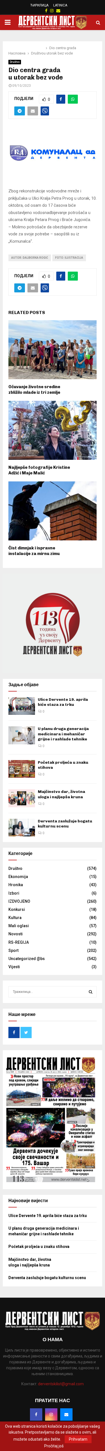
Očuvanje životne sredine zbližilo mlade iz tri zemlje (34, 389)
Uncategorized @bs (26, 958)
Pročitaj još (54, 1446)
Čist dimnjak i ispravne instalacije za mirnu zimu (34, 550)
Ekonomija (18, 876)
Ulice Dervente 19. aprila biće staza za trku (63, 702)
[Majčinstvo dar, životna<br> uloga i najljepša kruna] (21, 798)
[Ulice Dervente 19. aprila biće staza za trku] (21, 706)
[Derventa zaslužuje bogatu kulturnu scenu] (21, 827)
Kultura (15, 917)
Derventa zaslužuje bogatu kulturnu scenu (65, 824)
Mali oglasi (18, 926)
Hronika (15, 885)
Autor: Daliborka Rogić (29, 257)
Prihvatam (78, 1439)
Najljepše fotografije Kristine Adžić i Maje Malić (39, 470)
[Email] (66, 1414)
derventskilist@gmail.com (61, 1384)
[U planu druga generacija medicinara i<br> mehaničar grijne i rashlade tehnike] (21, 735)
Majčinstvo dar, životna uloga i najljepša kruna (61, 794)
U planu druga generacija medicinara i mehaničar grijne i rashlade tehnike (63, 733)
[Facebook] (36, 1414)
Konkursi (16, 909)
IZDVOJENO (19, 901)
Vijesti (14, 967)
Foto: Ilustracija (69, 257)
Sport (13, 950)
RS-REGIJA (18, 942)
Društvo (15, 61)
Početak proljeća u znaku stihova (38, 1246)
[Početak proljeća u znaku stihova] (21, 769)
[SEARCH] (91, 991)
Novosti (15, 934)
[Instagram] (51, 1414)
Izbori (13, 893)
